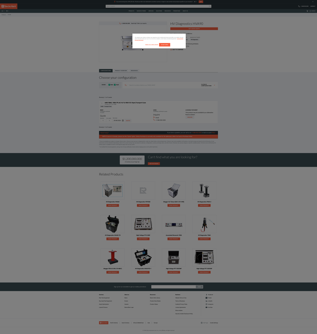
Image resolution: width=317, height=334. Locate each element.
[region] (159, 41)
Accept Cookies (164, 44)
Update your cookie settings (151, 44)
